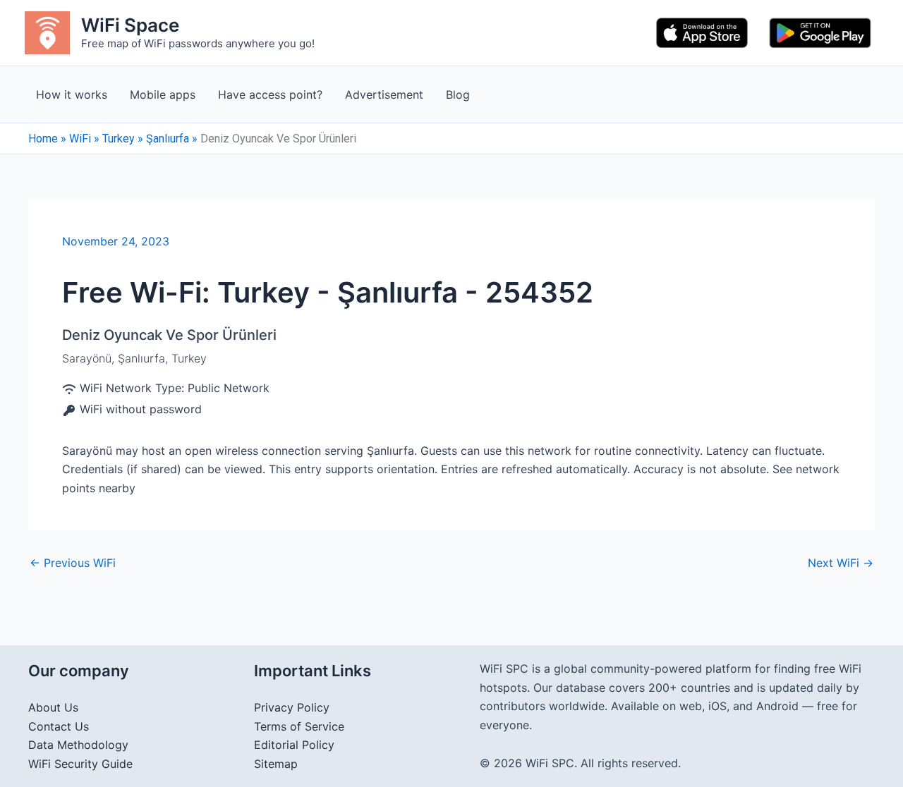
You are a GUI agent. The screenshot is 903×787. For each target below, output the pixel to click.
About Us (53, 707)
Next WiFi (840, 562)
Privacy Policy (291, 707)
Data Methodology (78, 745)
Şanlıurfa (167, 138)
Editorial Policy (294, 745)
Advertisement (384, 94)
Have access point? (270, 94)
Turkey (118, 138)
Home (43, 138)
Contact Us (58, 726)
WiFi (80, 138)
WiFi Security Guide (80, 764)
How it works (71, 94)
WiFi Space (130, 25)
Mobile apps (162, 94)
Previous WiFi (73, 562)
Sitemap (276, 764)
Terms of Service (299, 726)
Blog (458, 94)
